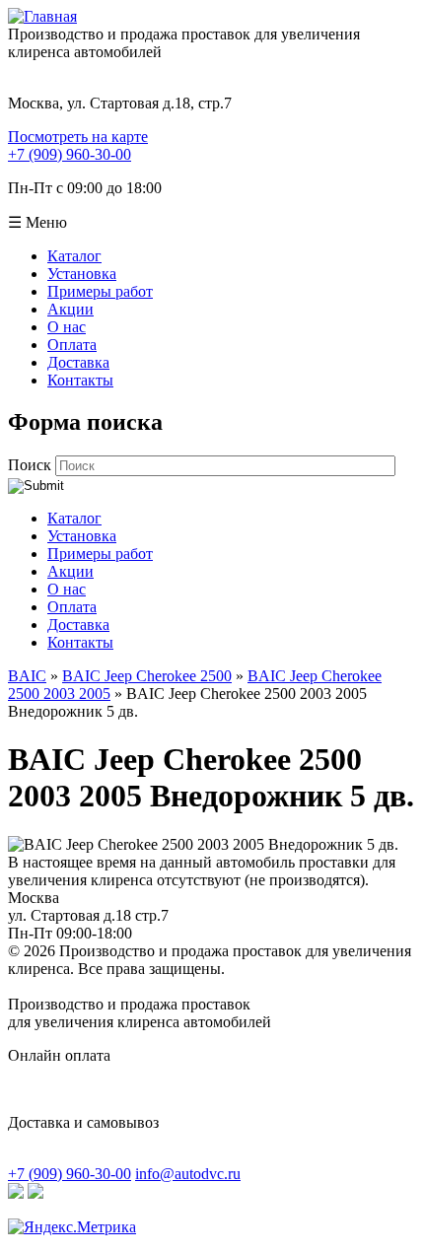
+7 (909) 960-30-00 (69, 154)
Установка (81, 273)
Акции (70, 309)
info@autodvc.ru (188, 1173)
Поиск (31, 464)
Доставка (78, 362)
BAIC (27, 675)
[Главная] (42, 16)
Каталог (74, 255)
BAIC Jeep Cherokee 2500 (147, 675)
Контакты (80, 380)
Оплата (72, 344)
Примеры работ (100, 291)
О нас (66, 326)
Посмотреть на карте (78, 136)
